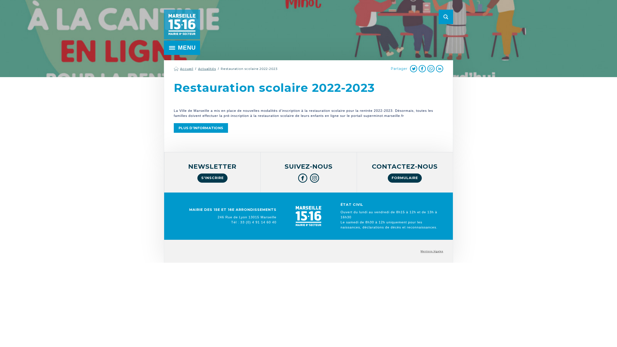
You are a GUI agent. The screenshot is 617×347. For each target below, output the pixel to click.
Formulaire (405, 178)
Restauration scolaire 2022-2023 (249, 69)
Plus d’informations (201, 128)
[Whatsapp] (431, 68)
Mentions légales (432, 251)
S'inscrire (212, 178)
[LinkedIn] (439, 68)
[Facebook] (422, 68)
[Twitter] (413, 68)
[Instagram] (314, 178)
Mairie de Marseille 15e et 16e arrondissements (182, 24)
